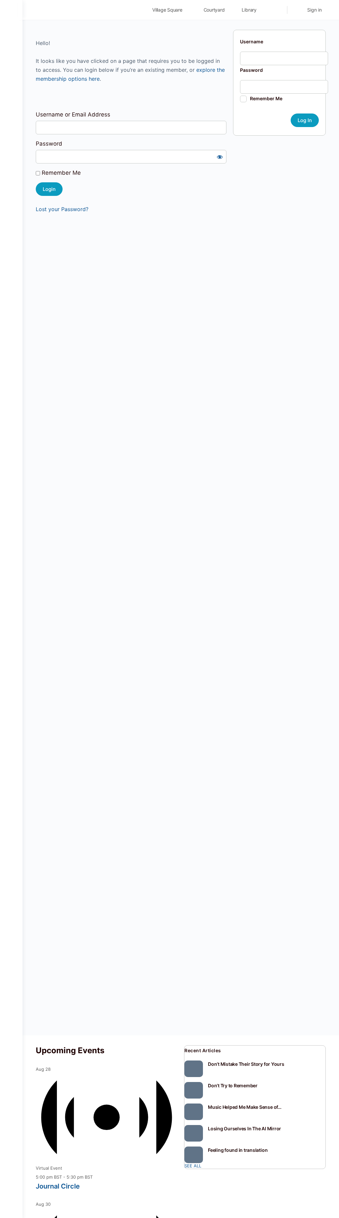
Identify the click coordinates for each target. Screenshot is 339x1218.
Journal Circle (58, 1186)
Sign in (314, 10)
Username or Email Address (73, 114)
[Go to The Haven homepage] (82, 9)
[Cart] (297, 10)
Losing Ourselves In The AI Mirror (244, 1128)
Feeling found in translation (237, 1150)
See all (192, 1165)
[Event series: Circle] (96, 1177)
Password (49, 143)
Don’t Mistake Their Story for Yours (246, 1064)
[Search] (277, 10)
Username (251, 41)
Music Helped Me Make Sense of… (244, 1107)
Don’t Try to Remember (233, 1085)
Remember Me (60, 172)
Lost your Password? (62, 209)
